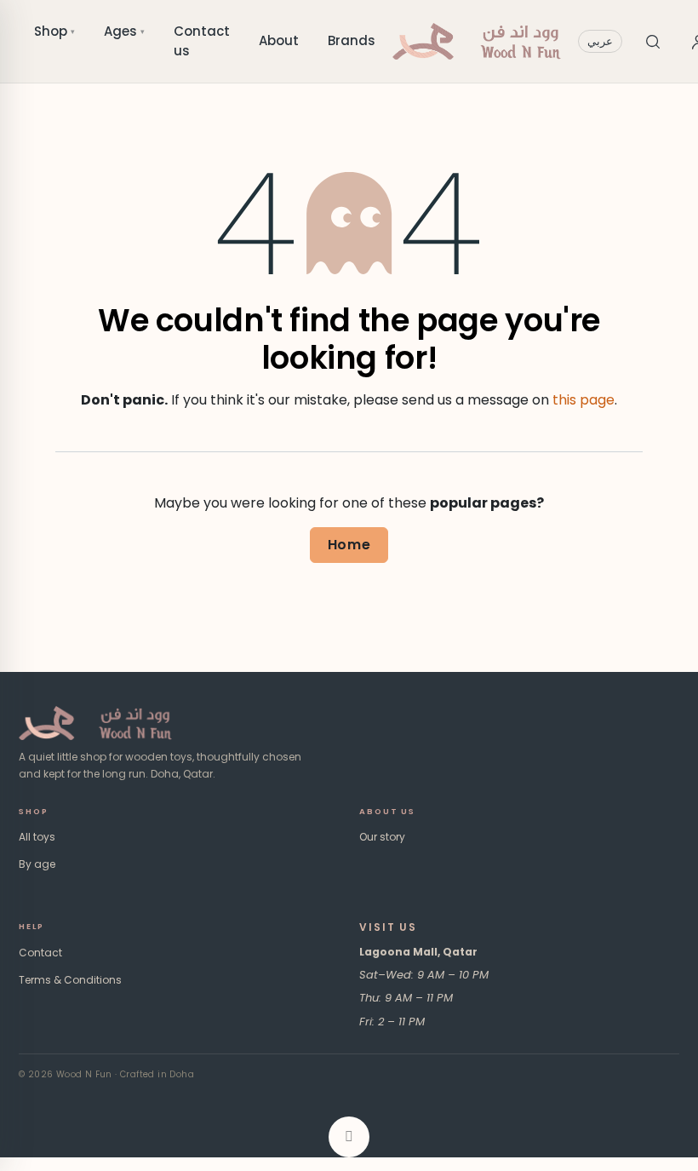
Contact (40, 952)
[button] (349, 1136)
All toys (37, 836)
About (279, 40)
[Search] (653, 41)
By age (37, 864)
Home (349, 544)
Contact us (202, 41)
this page (583, 400)
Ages (124, 31)
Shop (54, 31)
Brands (351, 40)
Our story (382, 836)
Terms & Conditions (70, 980)
